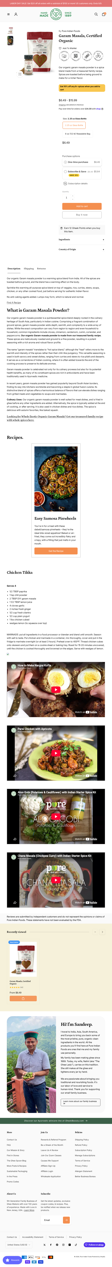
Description (14, 268)
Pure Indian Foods (69, 31)
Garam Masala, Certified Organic (20, 982)
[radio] (65, 162)
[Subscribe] (66, 1220)
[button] (8, 14)
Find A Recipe (14, 302)
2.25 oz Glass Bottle (74, 125)
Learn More (29, 1210)
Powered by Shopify (98, 1256)
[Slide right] (102, 932)
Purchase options (71, 156)
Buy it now (82, 214)
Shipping (62, 105)
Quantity (65, 191)
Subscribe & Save (77, 173)
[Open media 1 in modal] (35, 52)
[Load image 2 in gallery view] (10, 40)
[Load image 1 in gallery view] (10, 30)
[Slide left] (95, 932)
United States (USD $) (17, 1245)
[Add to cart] (23, 998)
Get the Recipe (56, 551)
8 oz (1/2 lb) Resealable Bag (77, 134)
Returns (41, 268)
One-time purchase (78, 162)
